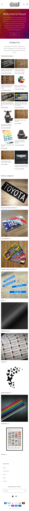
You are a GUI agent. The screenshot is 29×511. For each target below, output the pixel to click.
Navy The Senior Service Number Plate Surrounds (6, 161)
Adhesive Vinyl (5, 331)
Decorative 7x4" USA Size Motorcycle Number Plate (6, 125)
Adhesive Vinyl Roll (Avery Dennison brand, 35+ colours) (21, 86)
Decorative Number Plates (8, 208)
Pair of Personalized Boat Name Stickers (7, 145)
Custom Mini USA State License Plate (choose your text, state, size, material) (21, 104)
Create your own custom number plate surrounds (20, 70)
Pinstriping (4, 423)
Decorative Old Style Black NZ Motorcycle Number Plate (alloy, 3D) (7, 104)
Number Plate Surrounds (8, 269)
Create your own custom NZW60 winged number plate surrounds (21, 166)
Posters (3, 454)
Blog (4, 478)
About (4, 474)
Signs (2, 300)
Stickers (3, 362)
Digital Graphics (5, 393)
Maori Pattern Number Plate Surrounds (20, 121)
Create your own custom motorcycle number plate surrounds (20, 141)
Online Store (6, 471)
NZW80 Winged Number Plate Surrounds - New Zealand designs (7, 87)
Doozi (12, 508)
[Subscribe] (24, 491)
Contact (5, 481)
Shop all (14, 34)
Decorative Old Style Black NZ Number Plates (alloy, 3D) (7, 70)
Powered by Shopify (17, 508)
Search (4, 467)
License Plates (5, 238)
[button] (1, 4)
